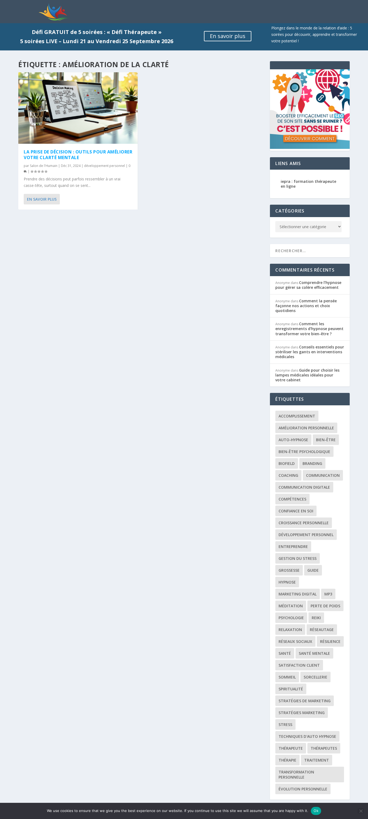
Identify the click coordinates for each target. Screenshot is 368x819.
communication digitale (304, 487)
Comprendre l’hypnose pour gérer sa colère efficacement (308, 285)
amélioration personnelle (306, 427)
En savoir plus (227, 36)
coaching (288, 475)
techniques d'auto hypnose (307, 736)
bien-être (326, 439)
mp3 (328, 594)
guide (313, 570)
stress (285, 724)
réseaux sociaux (295, 641)
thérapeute (291, 748)
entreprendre (293, 546)
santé (285, 653)
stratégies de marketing (305, 700)
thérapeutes (324, 748)
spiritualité (291, 688)
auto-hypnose (293, 439)
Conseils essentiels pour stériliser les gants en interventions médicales (309, 351)
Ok (316, 810)
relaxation (290, 629)
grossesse (289, 570)
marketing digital (298, 594)
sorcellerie (315, 677)
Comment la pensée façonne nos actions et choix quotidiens (306, 305)
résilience (330, 641)
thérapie (287, 760)
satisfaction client (299, 665)
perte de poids (325, 605)
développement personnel (104, 165)
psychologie (291, 617)
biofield (287, 463)
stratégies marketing (302, 712)
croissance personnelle (304, 522)
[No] (360, 811)
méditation (291, 605)
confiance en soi (296, 510)
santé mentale (314, 653)
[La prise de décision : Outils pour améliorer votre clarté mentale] (78, 108)
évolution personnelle (303, 788)
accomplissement (297, 416)
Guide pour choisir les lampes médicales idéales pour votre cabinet (307, 375)
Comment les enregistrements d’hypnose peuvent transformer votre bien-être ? (309, 328)
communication (323, 475)
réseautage (322, 629)
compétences (292, 499)
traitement (316, 760)
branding (312, 463)
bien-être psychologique (304, 451)
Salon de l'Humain (43, 165)
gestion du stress (298, 558)
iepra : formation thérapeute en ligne (308, 184)
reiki (316, 617)
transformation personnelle (296, 774)
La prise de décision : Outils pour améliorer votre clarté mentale (78, 154)
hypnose (287, 582)
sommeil (287, 677)
